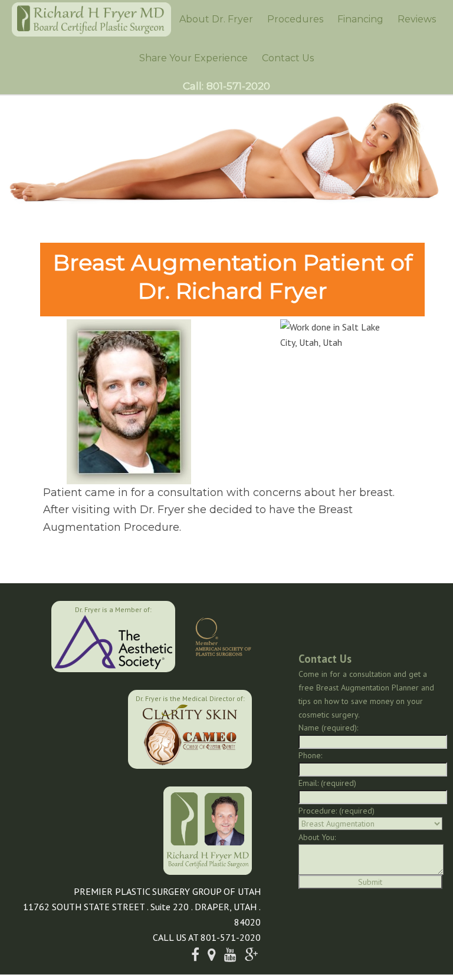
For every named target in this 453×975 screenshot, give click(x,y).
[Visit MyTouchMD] (68, 727)
